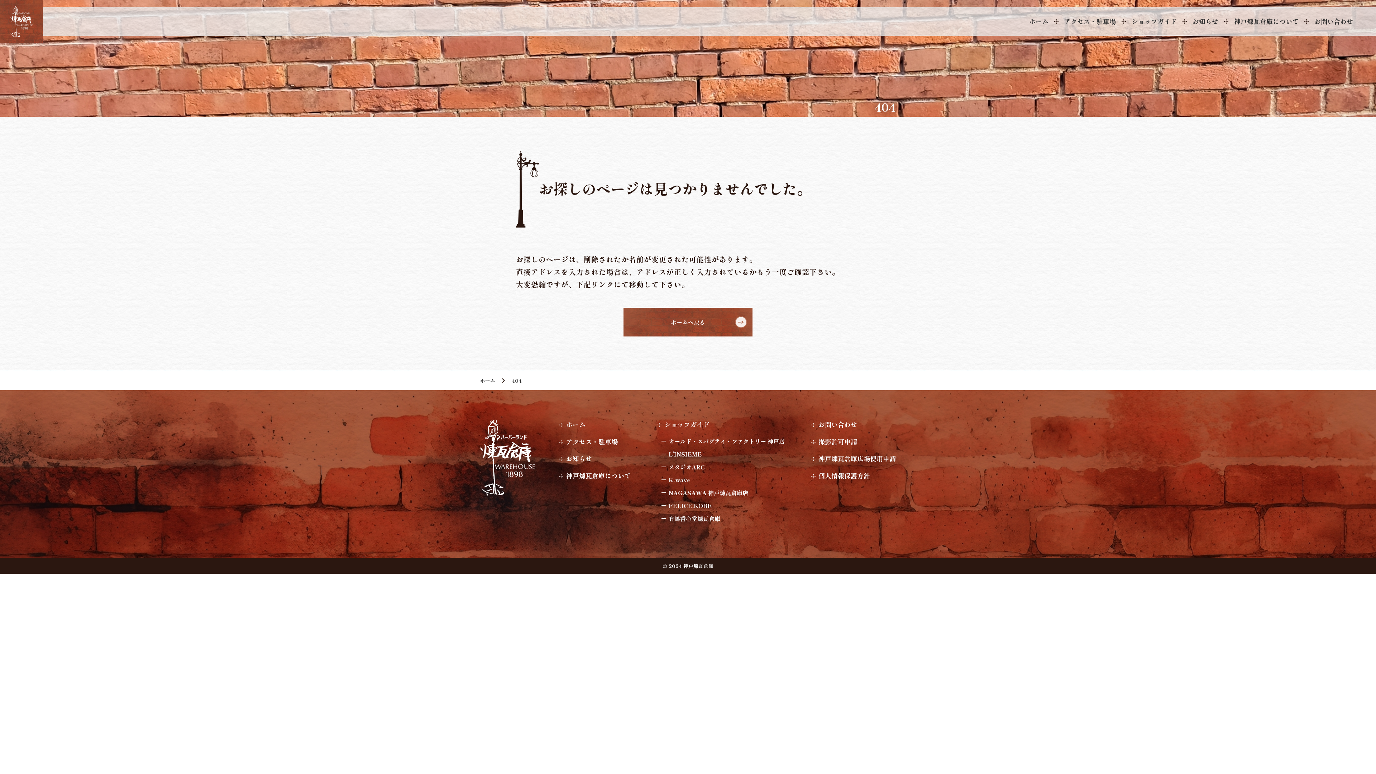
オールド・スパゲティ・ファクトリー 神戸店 (727, 441)
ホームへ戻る (688, 322)
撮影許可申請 (837, 441)
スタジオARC (687, 467)
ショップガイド (1154, 21)
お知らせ (1205, 21)
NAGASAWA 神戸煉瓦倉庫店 (708, 492)
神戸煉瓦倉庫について (1266, 21)
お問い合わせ (1333, 21)
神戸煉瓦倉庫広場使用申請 (857, 458)
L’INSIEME (685, 454)
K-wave (679, 480)
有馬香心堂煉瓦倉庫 (694, 518)
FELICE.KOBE (690, 505)
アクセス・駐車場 (1090, 21)
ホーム (1038, 21)
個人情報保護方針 (844, 475)
